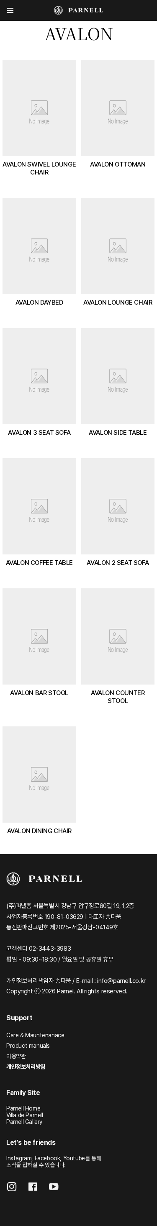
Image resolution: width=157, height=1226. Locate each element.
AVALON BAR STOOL (39, 693)
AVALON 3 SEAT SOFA (39, 432)
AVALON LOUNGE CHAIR (117, 302)
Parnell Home (23, 1108)
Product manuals (28, 1045)
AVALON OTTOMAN (117, 164)
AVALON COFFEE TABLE (39, 563)
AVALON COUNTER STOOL (117, 697)
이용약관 (16, 1056)
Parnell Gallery (24, 1121)
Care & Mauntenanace (35, 1035)
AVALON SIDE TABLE (118, 432)
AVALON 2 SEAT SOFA (118, 563)
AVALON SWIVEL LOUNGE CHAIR (39, 168)
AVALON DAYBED (39, 302)
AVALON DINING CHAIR (39, 831)
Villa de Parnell (24, 1115)
